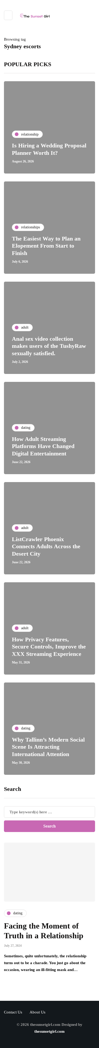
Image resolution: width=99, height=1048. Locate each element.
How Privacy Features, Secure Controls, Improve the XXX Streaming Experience (49, 646)
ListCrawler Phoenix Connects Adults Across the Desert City (46, 546)
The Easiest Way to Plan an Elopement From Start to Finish (46, 245)
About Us (37, 1012)
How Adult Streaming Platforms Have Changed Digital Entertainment (43, 446)
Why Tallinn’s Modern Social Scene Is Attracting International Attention (48, 746)
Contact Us (13, 1012)
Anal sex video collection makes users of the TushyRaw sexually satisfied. (49, 346)
